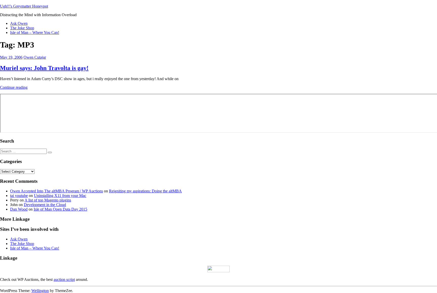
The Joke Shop (22, 28)
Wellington (40, 290)
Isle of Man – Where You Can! (34, 32)
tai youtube (19, 195)
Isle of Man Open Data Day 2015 (60, 209)
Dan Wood (19, 209)
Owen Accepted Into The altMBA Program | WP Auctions (56, 191)
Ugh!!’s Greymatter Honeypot (24, 6)
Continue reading (14, 87)
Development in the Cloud (45, 204)
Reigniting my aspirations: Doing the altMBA (145, 191)
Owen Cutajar (35, 57)
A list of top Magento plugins (48, 200)
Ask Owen (19, 23)
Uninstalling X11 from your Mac (60, 195)
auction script (64, 279)
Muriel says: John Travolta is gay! (44, 68)
